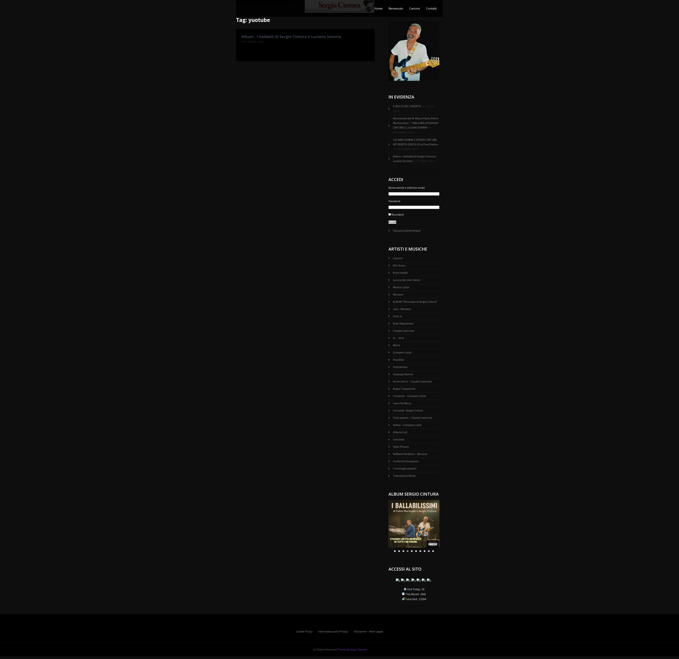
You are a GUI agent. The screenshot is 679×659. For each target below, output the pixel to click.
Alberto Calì (400, 432)
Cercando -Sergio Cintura (408, 410)
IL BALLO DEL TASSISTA (407, 106)
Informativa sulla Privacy (333, 631)
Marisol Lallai (401, 287)
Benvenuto (395, 8)
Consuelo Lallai (402, 352)
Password (394, 201)
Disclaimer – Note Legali (368, 631)
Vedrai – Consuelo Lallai (407, 425)
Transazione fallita (404, 476)
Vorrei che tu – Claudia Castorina (412, 381)
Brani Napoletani (403, 323)
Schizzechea (400, 367)
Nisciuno (398, 294)
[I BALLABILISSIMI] (414, 524)
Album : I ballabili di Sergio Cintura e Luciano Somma (291, 36)
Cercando (398, 439)
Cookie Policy (304, 631)
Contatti (431, 8)
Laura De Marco (402, 403)
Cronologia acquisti (404, 468)
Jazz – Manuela (402, 309)
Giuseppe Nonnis (403, 374)
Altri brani (399, 265)
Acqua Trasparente (404, 389)
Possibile (398, 360)
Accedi (392, 222)
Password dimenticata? (407, 231)
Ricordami (397, 214)
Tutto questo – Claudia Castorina (412, 418)
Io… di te (398, 338)
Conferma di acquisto (406, 461)
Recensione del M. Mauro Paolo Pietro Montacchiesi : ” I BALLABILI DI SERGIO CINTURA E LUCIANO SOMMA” (415, 123)
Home (378, 8)
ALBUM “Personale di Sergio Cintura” (415, 302)
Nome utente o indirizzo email (406, 188)
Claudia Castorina (403, 331)
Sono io (397, 316)
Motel (396, 345)
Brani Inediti (400, 273)
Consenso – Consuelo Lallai (409, 396)
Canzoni (414, 8)
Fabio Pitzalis (401, 447)
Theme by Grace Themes (352, 649)
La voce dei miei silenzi (406, 280)
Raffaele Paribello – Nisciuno (410, 454)
